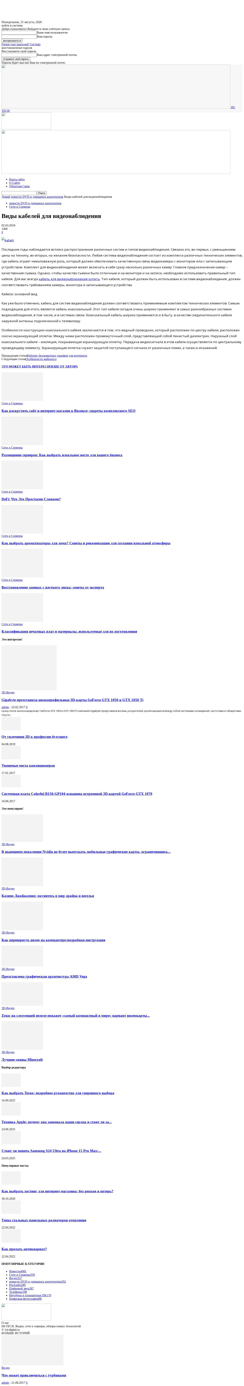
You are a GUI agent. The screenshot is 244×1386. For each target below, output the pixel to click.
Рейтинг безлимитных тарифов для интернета (57, 355)
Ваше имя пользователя (52, 32)
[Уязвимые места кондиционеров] (11, 758)
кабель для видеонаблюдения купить (69, 279)
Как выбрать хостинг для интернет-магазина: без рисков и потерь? (57, 1191)
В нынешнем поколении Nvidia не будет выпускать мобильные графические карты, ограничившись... (86, 852)
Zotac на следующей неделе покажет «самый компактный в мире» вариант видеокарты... (76, 1016)
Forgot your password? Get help (21, 44)
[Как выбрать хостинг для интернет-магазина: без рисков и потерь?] (11, 1183)
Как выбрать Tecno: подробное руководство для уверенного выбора (58, 1093)
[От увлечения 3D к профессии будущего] (11, 729)
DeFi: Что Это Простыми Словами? (31, 499)
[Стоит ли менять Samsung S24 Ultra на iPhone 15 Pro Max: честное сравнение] (11, 1143)
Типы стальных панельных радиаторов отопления (44, 1220)
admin (5, 707)
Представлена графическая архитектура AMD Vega (44, 976)
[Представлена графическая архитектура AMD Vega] (22, 965)
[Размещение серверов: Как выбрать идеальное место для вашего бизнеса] (22, 444)
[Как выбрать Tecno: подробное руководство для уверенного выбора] (11, 1085)
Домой (6, 196)
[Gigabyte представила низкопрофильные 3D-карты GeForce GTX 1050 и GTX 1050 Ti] (29, 689)
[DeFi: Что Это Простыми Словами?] (22, 488)
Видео (6, 1367)
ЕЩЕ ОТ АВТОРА (65, 366)
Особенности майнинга (41, 359)
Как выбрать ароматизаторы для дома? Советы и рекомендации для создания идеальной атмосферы (86, 543)
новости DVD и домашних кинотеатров (37, 196)
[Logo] (26, 128)
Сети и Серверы (19, 206)
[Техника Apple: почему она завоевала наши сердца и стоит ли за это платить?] (11, 1114)
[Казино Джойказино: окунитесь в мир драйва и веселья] (22, 885)
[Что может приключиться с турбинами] (32, 1364)
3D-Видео (8, 692)
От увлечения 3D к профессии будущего (34, 737)
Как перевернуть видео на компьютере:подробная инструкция (53, 940)
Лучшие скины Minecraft (22, 1060)
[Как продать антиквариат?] (11, 1241)
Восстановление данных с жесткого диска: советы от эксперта (53, 587)
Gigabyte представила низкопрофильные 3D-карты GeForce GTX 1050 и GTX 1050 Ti (72, 700)
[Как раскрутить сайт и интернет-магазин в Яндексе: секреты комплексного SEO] (22, 399)
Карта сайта (17, 179)
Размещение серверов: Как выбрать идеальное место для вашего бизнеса (62, 455)
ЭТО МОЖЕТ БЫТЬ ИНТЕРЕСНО (27, 366)
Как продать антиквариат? (24, 1249)
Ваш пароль (44, 36)
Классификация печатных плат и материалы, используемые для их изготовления (69, 631)
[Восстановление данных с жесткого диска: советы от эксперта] (22, 576)
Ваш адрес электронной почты (57, 54)
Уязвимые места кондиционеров (28, 765)
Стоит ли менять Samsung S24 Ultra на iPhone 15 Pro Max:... (51, 1151)
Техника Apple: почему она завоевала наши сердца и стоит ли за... (57, 1122)
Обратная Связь (19, 186)
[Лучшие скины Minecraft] (22, 1048)
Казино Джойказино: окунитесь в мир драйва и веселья (48, 896)
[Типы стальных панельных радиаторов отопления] (11, 1212)
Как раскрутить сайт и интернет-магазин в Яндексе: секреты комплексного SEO (69, 411)
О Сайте (14, 182)
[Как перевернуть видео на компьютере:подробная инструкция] (22, 929)
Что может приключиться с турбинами (34, 1375)
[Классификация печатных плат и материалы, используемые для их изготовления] (22, 620)
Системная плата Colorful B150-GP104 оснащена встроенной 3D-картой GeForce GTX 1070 (77, 794)
